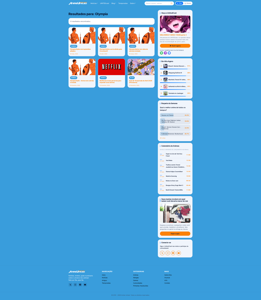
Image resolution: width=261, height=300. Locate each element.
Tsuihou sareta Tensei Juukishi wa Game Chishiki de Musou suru (175, 166)
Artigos (104, 280)
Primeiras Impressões (140, 286)
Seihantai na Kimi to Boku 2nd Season (176, 86)
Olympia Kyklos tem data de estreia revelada (138, 50)
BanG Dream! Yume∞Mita (174, 190)
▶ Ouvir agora (175, 46)
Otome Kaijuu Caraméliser (174, 171)
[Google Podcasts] (169, 52)
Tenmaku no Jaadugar (175, 93)
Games (135, 280)
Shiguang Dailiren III (175, 73)
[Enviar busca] (171, 3)
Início (104, 275)
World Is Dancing (171, 176)
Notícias (94, 3)
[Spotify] (161, 52)
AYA (165, 280)
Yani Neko (169, 160)
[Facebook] (173, 253)
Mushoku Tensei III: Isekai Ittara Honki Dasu (177, 80)
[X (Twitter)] (162, 253)
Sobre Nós (168, 275)
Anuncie (167, 277)
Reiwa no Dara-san (172, 181)
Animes (73, 46)
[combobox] (157, 3)
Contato (167, 283)
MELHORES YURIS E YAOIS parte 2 (173, 35)
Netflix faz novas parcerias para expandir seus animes (110, 81)
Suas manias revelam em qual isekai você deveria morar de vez (174, 200)
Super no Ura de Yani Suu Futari (174, 155)
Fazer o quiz (175, 233)
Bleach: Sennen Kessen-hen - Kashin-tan (176, 66)
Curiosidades (137, 283)
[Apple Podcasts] (165, 52)
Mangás (136, 277)
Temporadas (123, 3)
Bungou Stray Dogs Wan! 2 (174, 185)
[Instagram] (167, 253)
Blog (113, 3)
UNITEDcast (104, 3)
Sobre (132, 3)
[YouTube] (178, 253)
